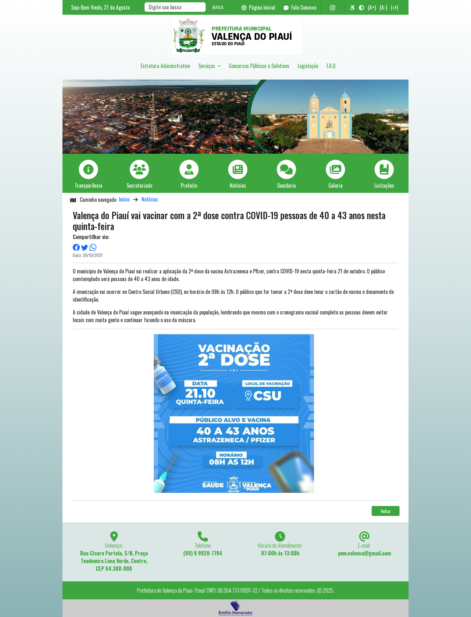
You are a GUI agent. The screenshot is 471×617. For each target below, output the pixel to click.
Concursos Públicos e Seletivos (259, 66)
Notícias (150, 199)
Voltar (386, 511)
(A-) (383, 7)
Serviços (207, 66)
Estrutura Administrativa (165, 66)
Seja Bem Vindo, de (100, 7)
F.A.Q (330, 66)
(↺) (394, 7)
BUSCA (217, 7)
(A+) (372, 7)
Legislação (308, 66)
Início (124, 199)
